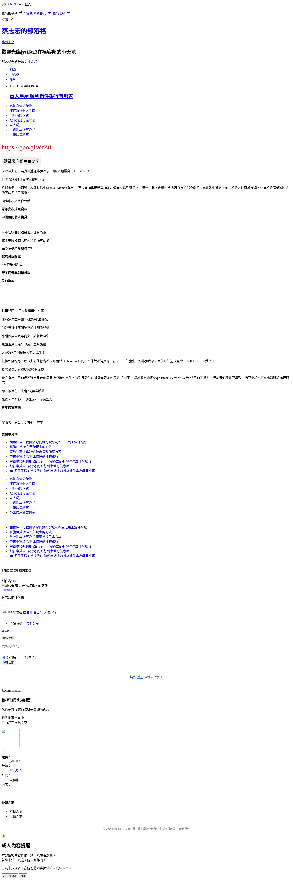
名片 (13, 79)
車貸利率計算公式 (22, 130)
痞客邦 (28, 612)
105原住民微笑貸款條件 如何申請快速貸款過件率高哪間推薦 (52, 471)
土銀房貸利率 (19, 134)
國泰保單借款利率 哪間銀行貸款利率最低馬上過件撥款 (48, 442)
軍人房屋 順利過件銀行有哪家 (41, 96)
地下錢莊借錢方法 (22, 120)
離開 (23, 876)
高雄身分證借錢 (21, 106)
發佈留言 (8, 662)
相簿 (13, 69)
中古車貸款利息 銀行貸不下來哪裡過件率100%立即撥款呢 (50, 461)
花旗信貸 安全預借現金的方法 (31, 447)
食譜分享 (32, 623)
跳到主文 (8, 42)
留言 (36, 612)
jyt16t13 (7, 589)
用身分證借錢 (19, 115)
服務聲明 (184, 828)
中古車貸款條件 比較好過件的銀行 (34, 456)
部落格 (14, 74)
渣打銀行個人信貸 (22, 110)
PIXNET (116, 828)
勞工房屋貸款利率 (22, 512)
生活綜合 (34, 61)
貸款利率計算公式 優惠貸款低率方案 (35, 451)
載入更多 (8, 638)
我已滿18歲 (9, 876)
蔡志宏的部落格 (24, 31)
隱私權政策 (168, 828)
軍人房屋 (16, 125)
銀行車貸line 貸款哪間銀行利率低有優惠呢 (39, 466)
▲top (5, 630)
